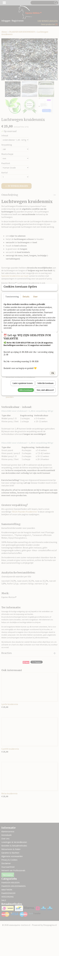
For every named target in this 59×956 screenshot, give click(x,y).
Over (35, 296)
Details (26, 296)
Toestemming (12, 296)
